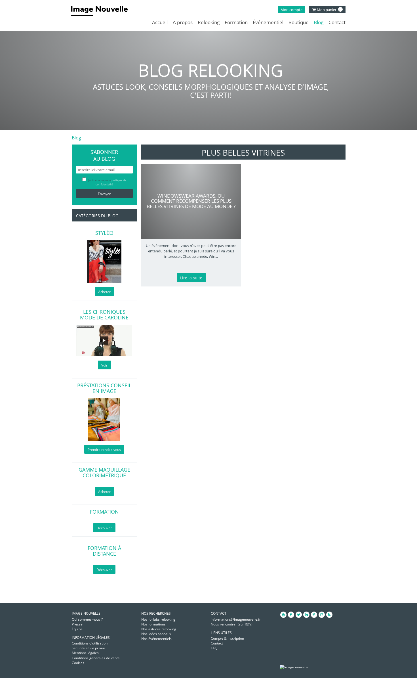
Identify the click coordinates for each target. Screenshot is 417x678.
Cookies (78, 662)
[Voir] (104, 340)
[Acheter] (104, 261)
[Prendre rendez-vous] (104, 419)
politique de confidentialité (111, 182)
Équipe (77, 629)
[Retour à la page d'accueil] (103, 11)
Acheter (104, 291)
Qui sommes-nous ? (87, 619)
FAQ (214, 648)
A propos (183, 22)
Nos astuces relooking (158, 629)
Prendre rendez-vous (104, 449)
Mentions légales (85, 652)
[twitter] (299, 615)
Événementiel (268, 22)
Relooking (209, 22)
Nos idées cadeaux (156, 633)
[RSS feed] (329, 615)
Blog (318, 22)
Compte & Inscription (227, 638)
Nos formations (153, 624)
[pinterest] (314, 615)
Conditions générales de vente (96, 658)
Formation (236, 22)
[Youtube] (283, 615)
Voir (104, 365)
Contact (337, 22)
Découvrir (104, 528)
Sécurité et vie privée (88, 648)
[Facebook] (291, 615)
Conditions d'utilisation (90, 643)
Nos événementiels (156, 638)
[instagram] (322, 615)
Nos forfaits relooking (158, 619)
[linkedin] (306, 615)
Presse (77, 624)
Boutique (298, 22)
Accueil (160, 22)
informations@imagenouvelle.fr (236, 619)
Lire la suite (191, 278)
